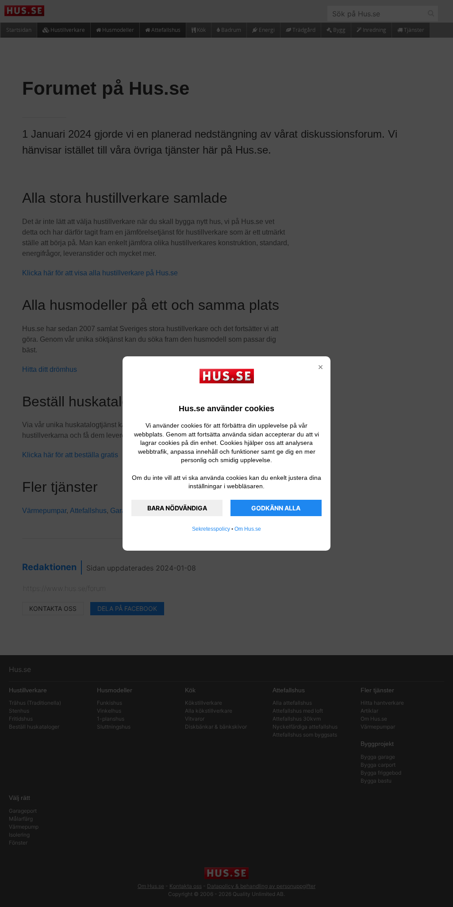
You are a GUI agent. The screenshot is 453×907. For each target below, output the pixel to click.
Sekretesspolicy (211, 529)
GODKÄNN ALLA (275, 508)
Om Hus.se (247, 529)
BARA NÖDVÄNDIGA (177, 508)
